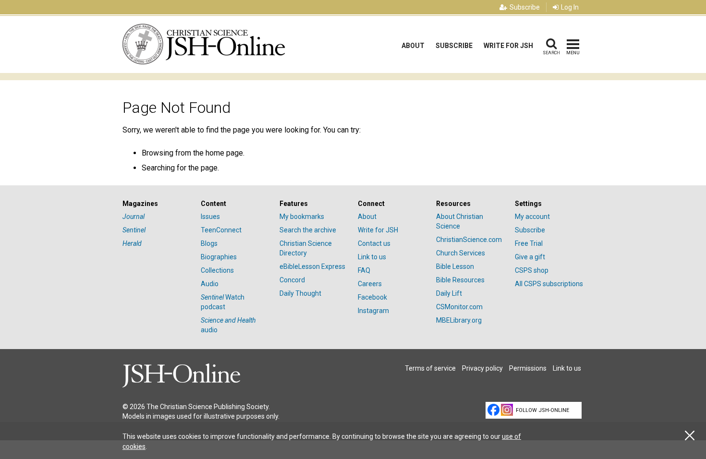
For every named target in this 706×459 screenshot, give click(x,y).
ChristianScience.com (469, 239)
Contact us (374, 243)
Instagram (373, 310)
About (413, 45)
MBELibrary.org (459, 320)
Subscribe (525, 7)
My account (532, 216)
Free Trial (529, 243)
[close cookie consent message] (689, 435)
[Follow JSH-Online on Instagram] (507, 410)
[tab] (156, 204)
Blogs (209, 243)
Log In (570, 7)
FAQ (364, 270)
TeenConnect (221, 230)
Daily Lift (449, 293)
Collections (217, 270)
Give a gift (530, 257)
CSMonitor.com (459, 307)
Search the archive (308, 230)
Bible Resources (460, 280)
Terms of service (430, 368)
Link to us (372, 257)
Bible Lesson (455, 266)
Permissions (528, 368)
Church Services (460, 253)
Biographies (219, 257)
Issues (210, 216)
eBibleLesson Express (312, 266)
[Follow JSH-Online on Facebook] (493, 410)
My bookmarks (302, 216)
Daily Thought (300, 293)
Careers (370, 284)
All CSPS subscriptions (549, 284)
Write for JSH (508, 45)
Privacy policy (482, 368)
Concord (292, 280)
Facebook (372, 297)
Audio (210, 284)
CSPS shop (531, 270)
